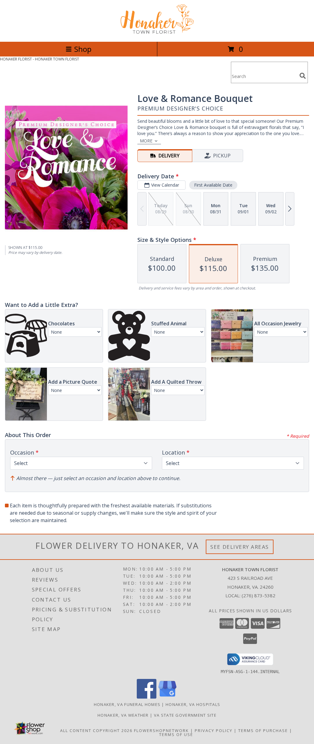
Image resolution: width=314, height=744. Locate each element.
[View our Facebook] (146, 697)
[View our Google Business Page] (167, 697)
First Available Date (213, 185)
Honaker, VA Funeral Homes (127, 704)
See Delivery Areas (239, 546)
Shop (82, 49)
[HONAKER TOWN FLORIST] (157, 33)
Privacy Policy (213, 730)
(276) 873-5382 (258, 595)
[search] (303, 75)
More (146, 141)
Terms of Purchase (263, 730)
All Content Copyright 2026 (96, 730)
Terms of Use (176, 734)
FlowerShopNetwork (161, 730)
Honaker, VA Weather (123, 715)
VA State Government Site (185, 715)
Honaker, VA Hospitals (193, 704)
